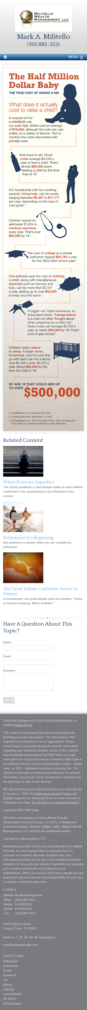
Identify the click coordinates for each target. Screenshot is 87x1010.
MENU (73, 57)
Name (7, 642)
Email (7, 656)
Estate (7, 970)
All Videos (9, 998)
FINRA (46, 826)
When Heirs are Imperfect (28, 482)
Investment (10, 965)
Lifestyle (8, 989)
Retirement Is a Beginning (28, 537)
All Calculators (12, 1003)
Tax (5, 979)
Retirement (10, 961)
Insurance (9, 975)
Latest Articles (12, 994)
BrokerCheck (23, 725)
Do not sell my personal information (55, 802)
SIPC (56, 826)
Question (9, 670)
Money (7, 984)
